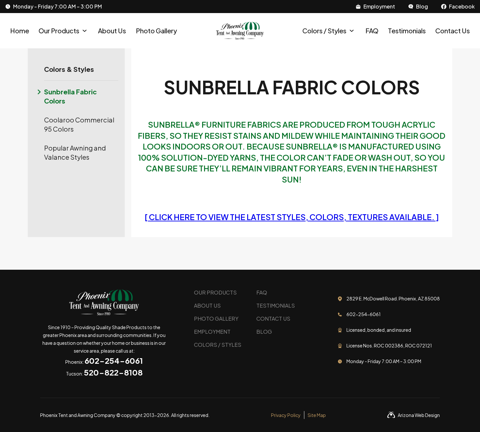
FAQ (371, 31)
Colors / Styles (324, 31)
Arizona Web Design (419, 415)
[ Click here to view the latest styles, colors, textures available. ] (292, 217)
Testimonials (407, 31)
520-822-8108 (113, 372)
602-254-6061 (114, 360)
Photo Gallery (156, 31)
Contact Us (452, 31)
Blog (264, 331)
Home (19, 31)
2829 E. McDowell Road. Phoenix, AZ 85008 (393, 298)
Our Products (59, 31)
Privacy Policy (286, 415)
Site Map (317, 415)
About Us (112, 31)
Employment (212, 331)
